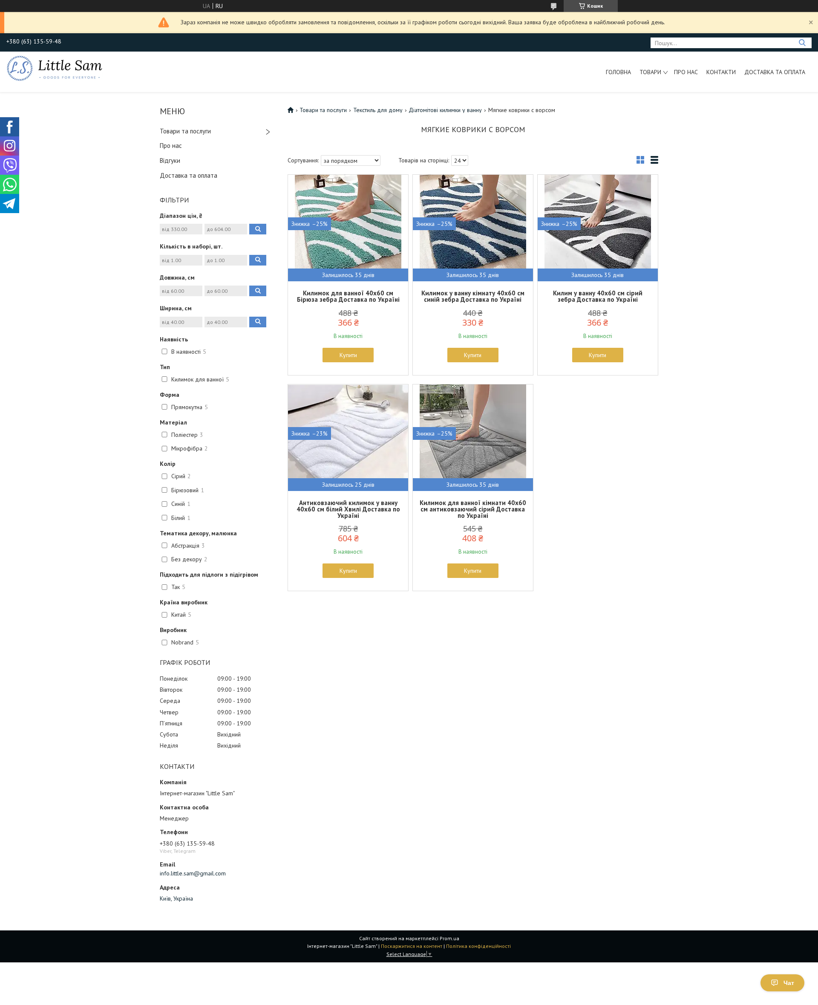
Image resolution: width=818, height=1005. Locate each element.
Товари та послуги (185, 131)
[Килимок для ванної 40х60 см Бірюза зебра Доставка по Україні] (348, 228)
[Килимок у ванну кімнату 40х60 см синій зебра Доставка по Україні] (473, 228)
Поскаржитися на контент (411, 946)
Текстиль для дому (378, 110)
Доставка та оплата (774, 72)
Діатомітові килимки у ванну (445, 110)
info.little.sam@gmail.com (193, 873)
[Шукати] (802, 43)
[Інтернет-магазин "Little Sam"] (54, 68)
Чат (788, 982)
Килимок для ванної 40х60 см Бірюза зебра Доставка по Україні (348, 296)
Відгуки (170, 160)
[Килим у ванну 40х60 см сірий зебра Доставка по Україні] (598, 228)
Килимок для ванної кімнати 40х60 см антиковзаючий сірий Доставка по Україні (473, 509)
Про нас (686, 72)
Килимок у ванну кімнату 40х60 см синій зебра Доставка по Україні (472, 296)
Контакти (721, 72)
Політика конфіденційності (478, 946)
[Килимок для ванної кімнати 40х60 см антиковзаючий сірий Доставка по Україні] (473, 437)
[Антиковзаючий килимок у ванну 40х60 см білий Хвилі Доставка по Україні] (348, 437)
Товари (650, 72)
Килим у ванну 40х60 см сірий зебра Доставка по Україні (597, 296)
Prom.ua (449, 938)
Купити (348, 355)
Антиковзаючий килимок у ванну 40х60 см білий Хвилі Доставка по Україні (348, 509)
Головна (618, 72)
